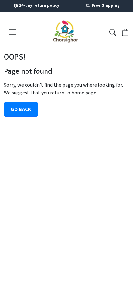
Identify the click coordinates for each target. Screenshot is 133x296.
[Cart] (125, 31)
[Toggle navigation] (12, 32)
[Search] (112, 31)
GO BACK (21, 109)
